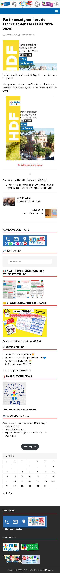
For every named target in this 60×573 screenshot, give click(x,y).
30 (38, 486)
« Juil (5, 493)
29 (30, 486)
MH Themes (48, 570)
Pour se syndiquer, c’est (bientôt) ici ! (22, 341)
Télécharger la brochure (30, 165)
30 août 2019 (11, 34)
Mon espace (30, 446)
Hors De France (27, 34)
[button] (56, 11)
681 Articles (43, 180)
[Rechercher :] (30, 261)
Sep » (11, 493)
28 (22, 486)
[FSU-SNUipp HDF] (30, 6)
